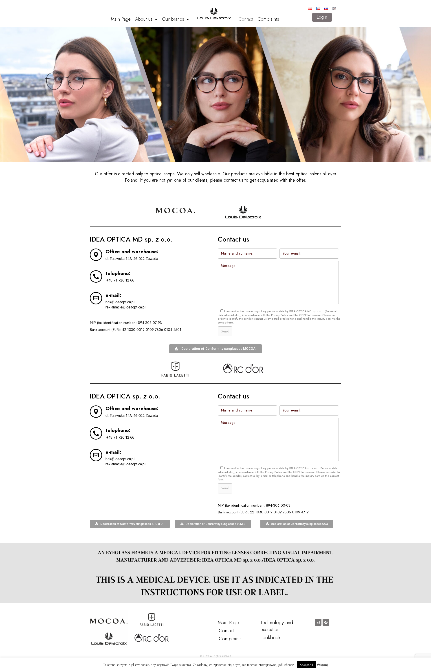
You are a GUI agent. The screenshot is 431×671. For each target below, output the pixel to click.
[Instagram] (318, 622)
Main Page (121, 19)
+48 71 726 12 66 (120, 280)
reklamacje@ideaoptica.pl (125, 307)
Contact (246, 19)
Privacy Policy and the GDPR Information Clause (301, 315)
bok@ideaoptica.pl (120, 302)
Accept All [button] (306, 665)
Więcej (322, 664)
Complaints (268, 19)
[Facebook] (326, 622)
